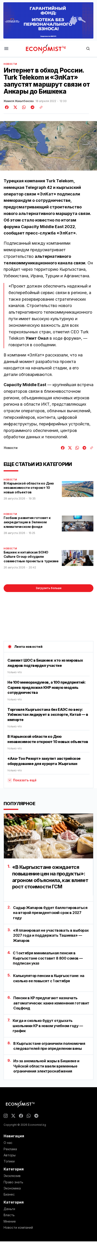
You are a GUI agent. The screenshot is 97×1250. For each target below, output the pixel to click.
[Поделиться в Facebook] (7, 107)
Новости (10, 64)
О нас (8, 1143)
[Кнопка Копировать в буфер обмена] (39, 107)
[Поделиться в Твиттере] (14, 107)
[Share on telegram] (32, 107)
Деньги (9, 1209)
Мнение (10, 1221)
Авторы (10, 1155)
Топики (9, 1161)
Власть (9, 1215)
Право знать (13, 1182)
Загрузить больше (49, 588)
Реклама (10, 1149)
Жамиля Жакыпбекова (19, 101)
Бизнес (9, 1194)
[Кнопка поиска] (88, 49)
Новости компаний (18, 1227)
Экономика (12, 1188)
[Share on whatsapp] (23, 107)
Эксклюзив (12, 1176)
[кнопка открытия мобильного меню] (6, 49)
